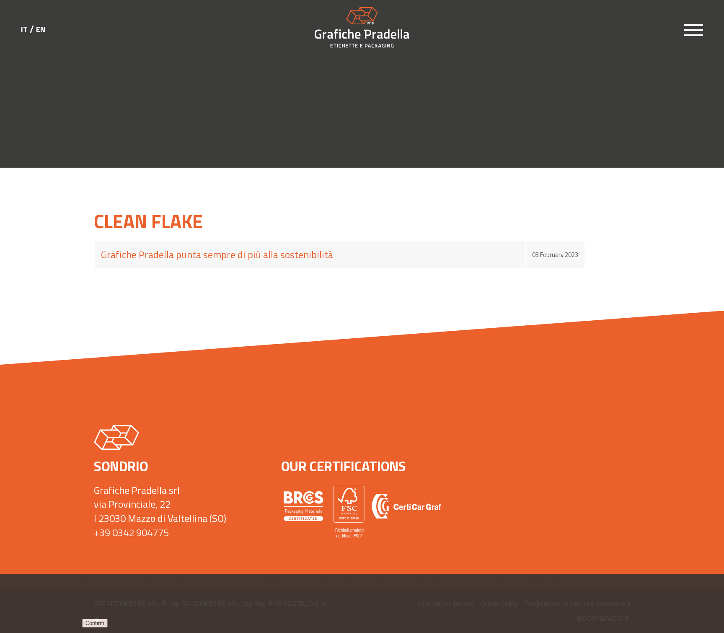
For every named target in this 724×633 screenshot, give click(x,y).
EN (40, 29)
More (93, 607)
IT (24, 29)
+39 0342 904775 (131, 532)
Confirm (94, 623)
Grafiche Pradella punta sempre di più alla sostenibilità (217, 254)
